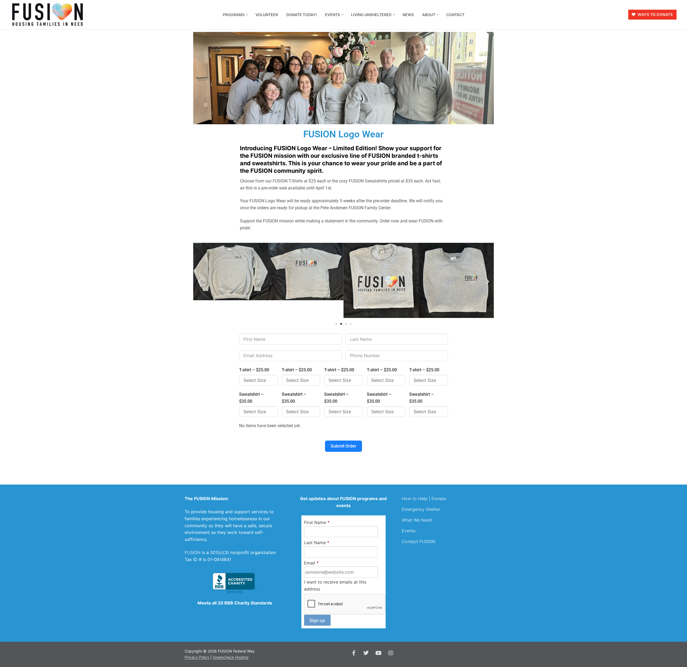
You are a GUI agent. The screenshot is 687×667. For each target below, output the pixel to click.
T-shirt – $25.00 (254, 369)
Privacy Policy (197, 657)
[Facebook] (354, 653)
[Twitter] (366, 653)
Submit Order (343, 446)
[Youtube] (378, 653)
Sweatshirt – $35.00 (251, 398)
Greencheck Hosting (231, 657)
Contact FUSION (418, 541)
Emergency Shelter (421, 509)
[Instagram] (391, 653)
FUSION (192, 552)
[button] (199, 281)
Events (408, 530)
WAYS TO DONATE (655, 14)
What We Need (417, 520)
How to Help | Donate (424, 498)
